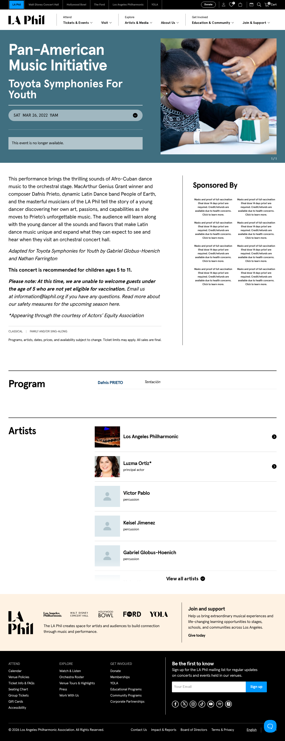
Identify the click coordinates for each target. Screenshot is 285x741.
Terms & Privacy (222, 730)
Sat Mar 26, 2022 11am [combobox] (36, 115)
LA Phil (16, 4)
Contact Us (139, 730)
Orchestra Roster (71, 677)
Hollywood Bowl (76, 4)
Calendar (15, 671)
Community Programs (126, 695)
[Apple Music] (228, 704)
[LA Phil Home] (26, 19)
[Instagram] (193, 704)
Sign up (256, 687)
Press (63, 689)
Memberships (120, 677)
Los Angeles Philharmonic (128, 4)
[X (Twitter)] (184, 704)
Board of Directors (194, 730)
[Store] (241, 4)
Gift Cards (15, 701)
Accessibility (17, 708)
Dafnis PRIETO (110, 383)
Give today (196, 635)
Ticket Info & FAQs (21, 683)
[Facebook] (175, 704)
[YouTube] (210, 704)
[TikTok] (202, 704)
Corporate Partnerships (127, 701)
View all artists (182, 578)
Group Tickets (18, 695)
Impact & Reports (163, 730)
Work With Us (69, 695)
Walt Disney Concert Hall (43, 4)
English (252, 730)
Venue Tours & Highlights (77, 683)
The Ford (99, 4)
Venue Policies (18, 677)
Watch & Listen (70, 671)
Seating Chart (18, 689)
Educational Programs (126, 689)
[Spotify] (219, 704)
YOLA (154, 4)
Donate (208, 4)
